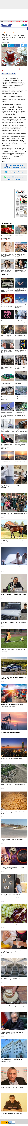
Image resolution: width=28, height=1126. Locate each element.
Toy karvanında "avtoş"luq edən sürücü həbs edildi (13, 622)
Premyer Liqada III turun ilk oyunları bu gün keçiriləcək (13, 650)
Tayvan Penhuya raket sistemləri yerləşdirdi (13, 758)
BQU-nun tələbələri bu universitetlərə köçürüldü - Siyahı (11, 1060)
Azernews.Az (11, 21)
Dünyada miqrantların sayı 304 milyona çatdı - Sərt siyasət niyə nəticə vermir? (14, 514)
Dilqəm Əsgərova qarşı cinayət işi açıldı (12, 1087)
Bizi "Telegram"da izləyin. (16, 172)
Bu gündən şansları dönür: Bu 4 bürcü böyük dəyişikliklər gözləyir (13, 867)
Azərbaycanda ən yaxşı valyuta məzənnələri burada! (17, 32)
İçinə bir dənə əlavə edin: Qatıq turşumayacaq (13, 1006)
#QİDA (14, 73)
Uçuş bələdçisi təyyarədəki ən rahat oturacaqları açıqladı (11, 979)
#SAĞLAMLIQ (6, 73)
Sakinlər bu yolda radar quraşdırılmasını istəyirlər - (12, 840)
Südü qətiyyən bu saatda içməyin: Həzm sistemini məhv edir (12, 951)
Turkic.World (24, 21)
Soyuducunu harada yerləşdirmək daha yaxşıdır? (12, 895)
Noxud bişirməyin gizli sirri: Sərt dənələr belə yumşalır (13, 812)
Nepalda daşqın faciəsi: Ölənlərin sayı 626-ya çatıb (13, 785)
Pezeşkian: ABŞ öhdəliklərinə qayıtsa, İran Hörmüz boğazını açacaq (12, 1032)
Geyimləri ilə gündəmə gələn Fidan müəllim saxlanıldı (13, 486)
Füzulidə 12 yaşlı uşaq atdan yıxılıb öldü (12, 541)
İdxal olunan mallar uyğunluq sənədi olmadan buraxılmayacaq (12, 705)
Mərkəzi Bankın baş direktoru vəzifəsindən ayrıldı (13, 595)
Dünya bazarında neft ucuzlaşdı (10, 732)
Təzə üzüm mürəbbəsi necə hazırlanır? (11, 925)
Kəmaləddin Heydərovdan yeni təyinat (11, 1113)
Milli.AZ (6, 25)
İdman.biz (17, 21)
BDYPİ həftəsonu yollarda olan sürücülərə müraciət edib (13, 677)
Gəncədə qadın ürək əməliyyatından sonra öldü (13, 567)
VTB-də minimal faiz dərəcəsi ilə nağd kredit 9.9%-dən (14, 69)
